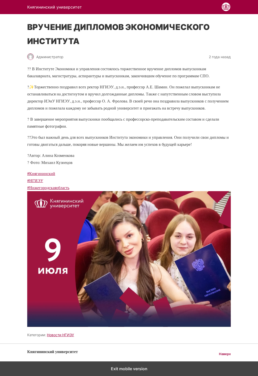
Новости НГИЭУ (60, 335)
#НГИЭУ (35, 180)
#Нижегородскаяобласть (48, 187)
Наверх (225, 354)
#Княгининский (41, 173)
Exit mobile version (129, 368)
